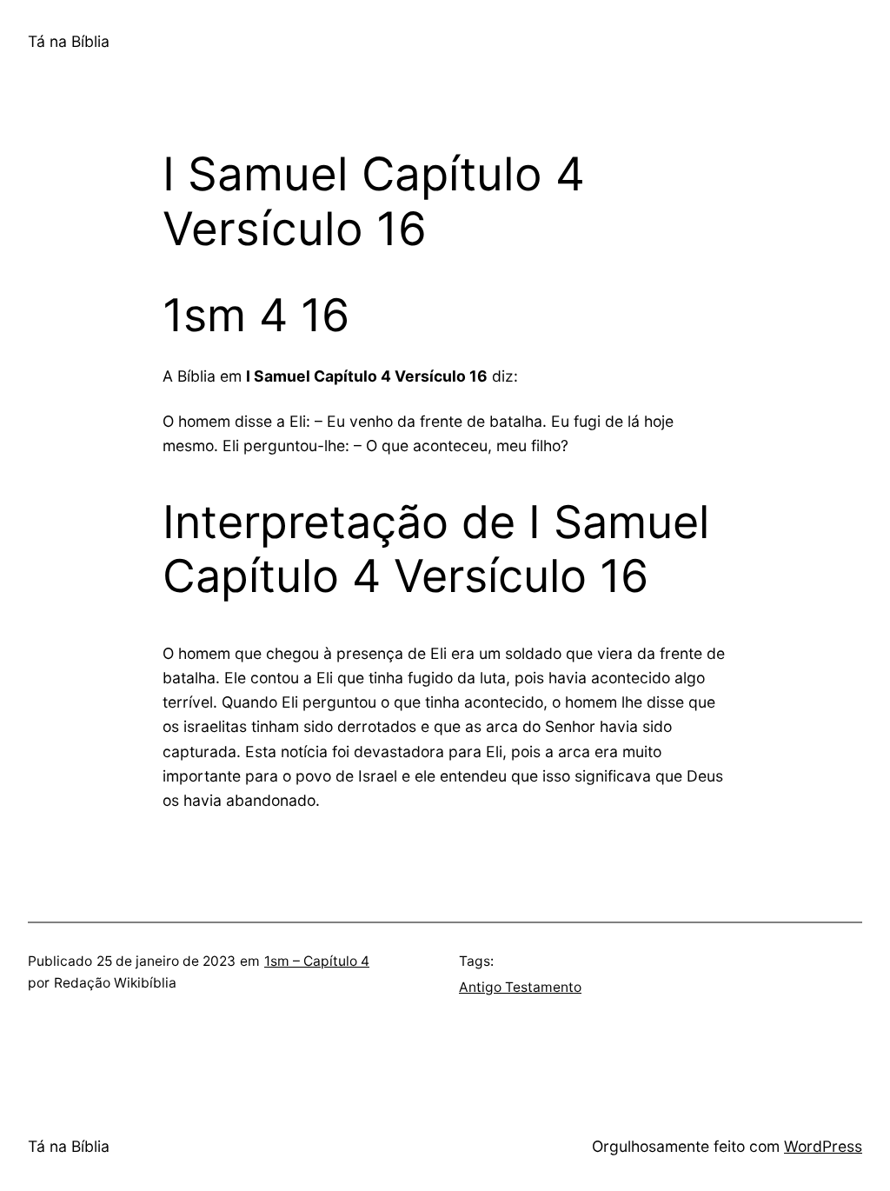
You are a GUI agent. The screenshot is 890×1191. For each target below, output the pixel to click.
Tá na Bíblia (69, 41)
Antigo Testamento (520, 987)
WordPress (823, 1146)
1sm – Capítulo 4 (316, 961)
